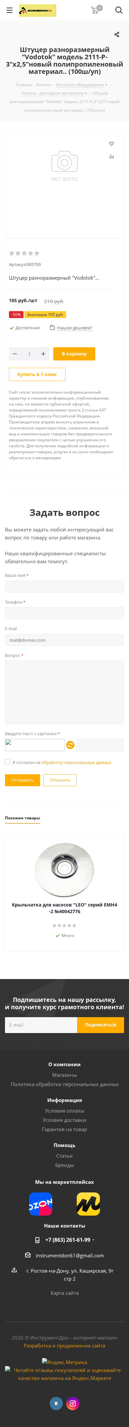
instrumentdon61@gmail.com (70, 1255)
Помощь (64, 1145)
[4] (31, 253)
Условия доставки (64, 1120)
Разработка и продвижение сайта (64, 1345)
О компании (64, 1064)
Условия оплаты (64, 1110)
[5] (37, 253)
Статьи (64, 1155)
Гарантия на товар (64, 1129)
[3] (25, 253)
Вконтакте (56, 1403)
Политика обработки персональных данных (65, 1084)
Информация (64, 1100)
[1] (12, 253)
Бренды (64, 1165)
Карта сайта (65, 1293)
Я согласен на (62, 762)
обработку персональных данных (76, 762)
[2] (18, 253)
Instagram (72, 1403)
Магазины (64, 1074)
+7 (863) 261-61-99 (67, 1239)
